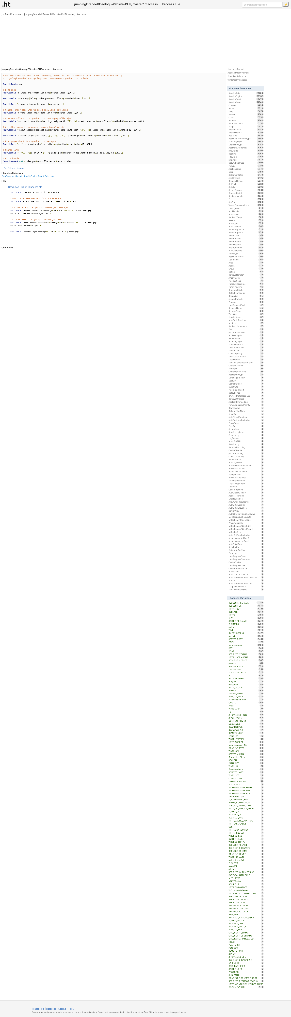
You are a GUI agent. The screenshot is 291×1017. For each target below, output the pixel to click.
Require (246, 153)
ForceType (246, 253)
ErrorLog (246, 553)
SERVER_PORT (246, 639)
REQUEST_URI (246, 605)
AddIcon (246, 323)
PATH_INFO (246, 763)
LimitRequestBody (246, 305)
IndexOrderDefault (246, 356)
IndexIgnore (246, 208)
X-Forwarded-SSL (246, 956)
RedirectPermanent (246, 326)
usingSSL (246, 866)
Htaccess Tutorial (236, 69)
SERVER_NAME (246, 693)
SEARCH (246, 760)
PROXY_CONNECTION (246, 802)
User (52, 176)
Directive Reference (237, 76)
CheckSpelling (246, 353)
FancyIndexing (246, 286)
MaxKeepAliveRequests (246, 516)
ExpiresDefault (246, 132)
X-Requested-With (246, 699)
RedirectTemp (246, 217)
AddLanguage (246, 341)
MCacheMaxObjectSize (246, 526)
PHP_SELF (246, 914)
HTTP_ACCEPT (246, 742)
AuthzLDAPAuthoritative (246, 465)
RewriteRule (43, 176)
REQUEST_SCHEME (246, 851)
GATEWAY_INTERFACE (246, 875)
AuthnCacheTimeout (246, 574)
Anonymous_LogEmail (246, 541)
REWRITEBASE (246, 726)
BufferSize (246, 571)
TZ (246, 711)
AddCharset (246, 178)
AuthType (246, 223)
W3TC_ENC (246, 708)
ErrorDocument (13, 14)
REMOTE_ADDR (246, 696)
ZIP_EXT (246, 953)
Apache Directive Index (238, 72)
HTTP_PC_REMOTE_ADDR (246, 808)
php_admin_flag (246, 453)
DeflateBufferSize (246, 550)
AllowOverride (246, 247)
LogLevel (246, 486)
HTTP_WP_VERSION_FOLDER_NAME (246, 984)
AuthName (246, 214)
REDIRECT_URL (246, 817)
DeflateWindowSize (246, 589)
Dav (246, 329)
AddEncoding (246, 168)
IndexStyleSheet (246, 347)
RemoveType (246, 311)
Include (19, 176)
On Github (9, 168)
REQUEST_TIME (246, 923)
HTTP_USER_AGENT (246, 657)
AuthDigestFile (246, 462)
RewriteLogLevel (246, 432)
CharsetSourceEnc (246, 371)
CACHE (246, 702)
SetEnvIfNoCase (246, 162)
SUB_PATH (246, 975)
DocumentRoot (246, 344)
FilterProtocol (246, 241)
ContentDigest (246, 383)
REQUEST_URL (246, 814)
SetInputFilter (246, 474)
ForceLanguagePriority (246, 405)
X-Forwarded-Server (246, 890)
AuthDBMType (246, 544)
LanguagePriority (246, 377)
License (20, 168)
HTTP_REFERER (246, 678)
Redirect (246, 120)
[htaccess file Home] (6, 4)
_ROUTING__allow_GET (246, 790)
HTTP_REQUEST (246, 832)
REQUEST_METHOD (246, 660)
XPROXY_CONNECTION (246, 805)
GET (246, 648)
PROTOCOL (246, 972)
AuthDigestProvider (246, 417)
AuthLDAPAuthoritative (246, 535)
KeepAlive (246, 296)
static (246, 627)
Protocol (246, 302)
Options (246, 105)
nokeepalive (246, 723)
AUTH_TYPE (246, 878)
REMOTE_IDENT (246, 929)
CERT (246, 826)
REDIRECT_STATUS (246, 654)
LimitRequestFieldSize (246, 559)
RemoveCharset (246, 398)
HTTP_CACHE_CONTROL (246, 820)
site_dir (246, 941)
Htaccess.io (38, 1008)
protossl (246, 663)
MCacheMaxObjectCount (246, 529)
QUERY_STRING (246, 633)
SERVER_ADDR (246, 666)
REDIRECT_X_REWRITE (246, 848)
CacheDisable (246, 450)
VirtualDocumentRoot (246, 205)
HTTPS (246, 614)
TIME (246, 630)
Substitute (246, 386)
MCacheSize (246, 532)
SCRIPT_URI (246, 884)
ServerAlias (246, 510)
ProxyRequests (246, 523)
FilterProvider (246, 238)
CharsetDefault (246, 365)
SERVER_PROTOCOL (246, 911)
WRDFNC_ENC (246, 835)
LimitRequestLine (246, 565)
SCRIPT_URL (246, 811)
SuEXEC (246, 580)
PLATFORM (246, 944)
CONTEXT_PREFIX (246, 720)
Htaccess (51, 1008)
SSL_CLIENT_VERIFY (246, 899)
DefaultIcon (246, 350)
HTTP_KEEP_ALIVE (246, 823)
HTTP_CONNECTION (246, 829)
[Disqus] (114, 295)
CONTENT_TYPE (246, 748)
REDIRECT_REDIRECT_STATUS (246, 981)
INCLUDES (246, 624)
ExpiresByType (246, 144)
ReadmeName (246, 308)
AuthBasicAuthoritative (246, 420)
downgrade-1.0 (246, 729)
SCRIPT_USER (246, 969)
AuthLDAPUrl (246, 441)
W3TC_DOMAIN (246, 857)
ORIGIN (246, 642)
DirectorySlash (246, 290)
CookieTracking (246, 489)
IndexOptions (246, 280)
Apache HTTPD (66, 1008)
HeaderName (246, 317)
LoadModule (246, 359)
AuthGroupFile (246, 250)
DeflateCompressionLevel (246, 362)
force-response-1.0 (246, 745)
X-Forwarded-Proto (246, 714)
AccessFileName (246, 495)
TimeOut (246, 314)
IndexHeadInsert (246, 389)
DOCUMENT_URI (244, 987)
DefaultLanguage (246, 293)
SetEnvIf (246, 184)
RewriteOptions (246, 232)
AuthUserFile (246, 226)
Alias (246, 262)
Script (246, 126)
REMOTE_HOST (246, 772)
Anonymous (246, 277)
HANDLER (246, 736)
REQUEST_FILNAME (246, 844)
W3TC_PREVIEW (246, 739)
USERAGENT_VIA (246, 796)
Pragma (246, 681)
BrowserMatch (246, 193)
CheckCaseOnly (246, 456)
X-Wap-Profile (246, 717)
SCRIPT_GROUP (246, 920)
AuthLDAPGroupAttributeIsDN (246, 577)
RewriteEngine (30, 176)
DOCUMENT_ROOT (246, 672)
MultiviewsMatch (246, 480)
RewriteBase (246, 102)
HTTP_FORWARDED (246, 887)
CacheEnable (246, 562)
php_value (246, 150)
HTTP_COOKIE (246, 687)
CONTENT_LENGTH (246, 854)
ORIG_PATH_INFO (246, 966)
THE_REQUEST (246, 669)
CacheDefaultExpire (246, 568)
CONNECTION (246, 778)
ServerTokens (246, 190)
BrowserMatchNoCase (246, 395)
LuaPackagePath (246, 483)
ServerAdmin (246, 459)
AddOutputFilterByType (246, 138)
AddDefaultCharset (246, 147)
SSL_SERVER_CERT (246, 896)
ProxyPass (246, 423)
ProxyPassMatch (246, 468)
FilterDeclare (246, 244)
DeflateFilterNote (246, 411)
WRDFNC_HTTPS (246, 841)
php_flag (246, 159)
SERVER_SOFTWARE (246, 905)
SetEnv (246, 202)
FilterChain (246, 235)
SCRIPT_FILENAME (246, 621)
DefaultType (246, 392)
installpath (246, 947)
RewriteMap (246, 408)
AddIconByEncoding (246, 401)
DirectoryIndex (246, 141)
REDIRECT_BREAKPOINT (246, 959)
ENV (246, 618)
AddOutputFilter (246, 256)
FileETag (246, 156)
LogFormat (246, 438)
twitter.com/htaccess (237, 80)
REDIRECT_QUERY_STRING (246, 872)
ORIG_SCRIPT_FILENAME (246, 935)
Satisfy (246, 187)
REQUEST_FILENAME (246, 602)
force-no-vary (246, 645)
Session (246, 220)
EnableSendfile (246, 498)
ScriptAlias (246, 429)
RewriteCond (246, 99)
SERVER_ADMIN (246, 754)
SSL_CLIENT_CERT (246, 902)
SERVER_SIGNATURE (246, 908)
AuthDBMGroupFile (246, 507)
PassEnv (246, 426)
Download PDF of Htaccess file (25, 186)
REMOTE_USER (246, 733)
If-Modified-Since (246, 757)
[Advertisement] (145, 40)
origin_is (246, 869)
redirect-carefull (246, 860)
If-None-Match (246, 769)
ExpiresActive (246, 129)
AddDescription (246, 335)
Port (246, 199)
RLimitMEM (246, 547)
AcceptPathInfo (246, 299)
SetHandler (246, 259)
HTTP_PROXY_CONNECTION (246, 893)
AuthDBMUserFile (246, 504)
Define (246, 271)
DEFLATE (246, 611)
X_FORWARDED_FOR (246, 799)
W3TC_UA (246, 766)
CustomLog (246, 435)
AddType (246, 135)
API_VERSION (246, 881)
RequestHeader (246, 181)
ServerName (246, 338)
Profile (246, 705)
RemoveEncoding (246, 447)
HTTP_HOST (246, 608)
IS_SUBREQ (246, 784)
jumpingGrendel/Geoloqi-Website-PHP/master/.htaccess (55, 14)
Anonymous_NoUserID (246, 538)
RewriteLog (246, 444)
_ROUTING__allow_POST (246, 793)
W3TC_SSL (246, 751)
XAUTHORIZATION (246, 781)
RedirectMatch (246, 196)
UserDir (246, 380)
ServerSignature (246, 229)
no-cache (246, 684)
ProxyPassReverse (246, 477)
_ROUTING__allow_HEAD (246, 787)
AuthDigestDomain (246, 492)
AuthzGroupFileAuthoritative (246, 513)
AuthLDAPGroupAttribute (246, 583)
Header (246, 114)
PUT (246, 675)
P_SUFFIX (246, 863)
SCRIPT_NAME (246, 838)
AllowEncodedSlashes (246, 501)
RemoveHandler (246, 274)
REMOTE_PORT (246, 950)
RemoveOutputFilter (246, 471)
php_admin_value (246, 332)
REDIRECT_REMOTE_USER (246, 917)
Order (246, 117)
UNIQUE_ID (246, 963)
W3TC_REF (246, 775)
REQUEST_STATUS (246, 926)
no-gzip (246, 636)
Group (246, 268)
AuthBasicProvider (246, 320)
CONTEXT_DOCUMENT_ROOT (246, 978)
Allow (246, 108)
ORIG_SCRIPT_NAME (246, 932)
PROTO (246, 690)
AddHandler (246, 211)
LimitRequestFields (246, 556)
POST (246, 651)
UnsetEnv (246, 414)
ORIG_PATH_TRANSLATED (246, 938)
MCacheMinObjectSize (246, 520)
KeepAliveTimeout (246, 586)
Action (246, 265)
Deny (246, 111)
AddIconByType (246, 374)
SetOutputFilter (246, 175)
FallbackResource (246, 283)
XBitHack (246, 368)
